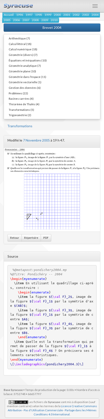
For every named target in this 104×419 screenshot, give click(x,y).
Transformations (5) (21, 109)
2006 (16, 20)
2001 (66, 14)
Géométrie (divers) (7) (23, 54)
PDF (46, 237)
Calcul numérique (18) (23, 49)
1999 (48, 14)
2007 (25, 20)
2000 (57, 14)
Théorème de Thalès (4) (24, 104)
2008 (35, 20)
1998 (38, 14)
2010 (54, 20)
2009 (44, 20)
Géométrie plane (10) (22, 71)
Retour (14, 237)
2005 (7, 20)
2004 (95, 14)
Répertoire (31, 237)
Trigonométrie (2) (20, 115)
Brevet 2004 (52, 27)
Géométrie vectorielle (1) (25, 82)
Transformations (19, 126)
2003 (85, 14)
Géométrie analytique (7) (25, 65)
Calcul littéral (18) (20, 43)
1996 (19, 14)
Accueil (9, 14)
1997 (29, 14)
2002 (76, 14)
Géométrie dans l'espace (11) (27, 76)
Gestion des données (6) (25, 87)
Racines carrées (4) (21, 98)
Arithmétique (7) (19, 38)
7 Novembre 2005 (36, 140)
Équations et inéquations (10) (28, 60)
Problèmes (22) (18, 93)
